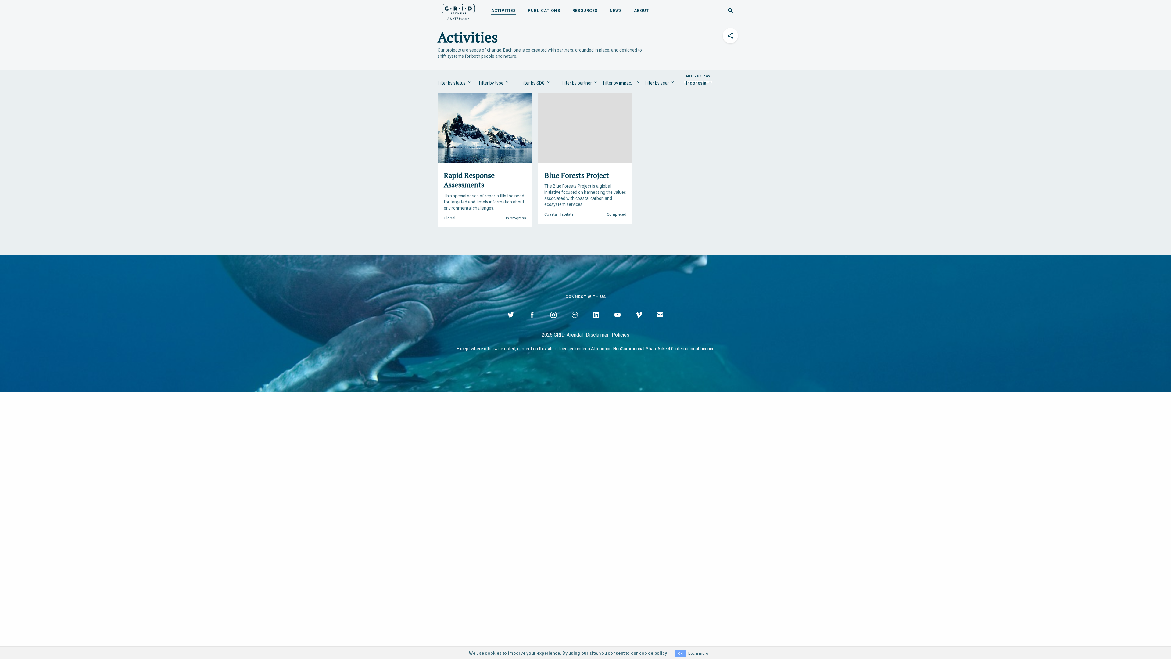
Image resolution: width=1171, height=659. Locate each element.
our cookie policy (649, 653)
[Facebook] (532, 322)
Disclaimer (597, 335)
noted (509, 348)
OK (680, 654)
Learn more (698, 653)
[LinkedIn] (596, 322)
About (641, 10)
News (616, 10)
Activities (503, 10)
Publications (544, 10)
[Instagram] (553, 322)
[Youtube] (617, 322)
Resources (584, 10)
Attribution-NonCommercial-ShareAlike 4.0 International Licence (652, 348)
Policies (620, 335)
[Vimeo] (639, 322)
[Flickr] (575, 322)
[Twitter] (510, 322)
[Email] (660, 322)
